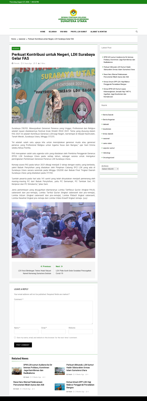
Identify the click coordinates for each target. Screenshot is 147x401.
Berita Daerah (108, 115)
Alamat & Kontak (98, 32)
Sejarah (53, 32)
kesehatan (107, 129)
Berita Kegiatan (109, 120)
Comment (18, 299)
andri (27, 377)
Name (17, 328)
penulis (16, 63)
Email (44, 328)
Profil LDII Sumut (79, 32)
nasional (16, 48)
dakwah (106, 124)
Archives (105, 166)
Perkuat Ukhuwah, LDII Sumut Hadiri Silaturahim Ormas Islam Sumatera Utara (80, 368)
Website (72, 328)
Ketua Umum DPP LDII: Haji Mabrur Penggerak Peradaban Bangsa (80, 385)
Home (42, 32)
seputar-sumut (109, 148)
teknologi (106, 153)
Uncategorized (108, 158)
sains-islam (107, 143)
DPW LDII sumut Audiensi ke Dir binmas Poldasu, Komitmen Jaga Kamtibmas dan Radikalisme (119, 59)
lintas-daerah (108, 134)
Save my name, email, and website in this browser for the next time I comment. (47, 338)
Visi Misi (63, 32)
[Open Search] (137, 31)
